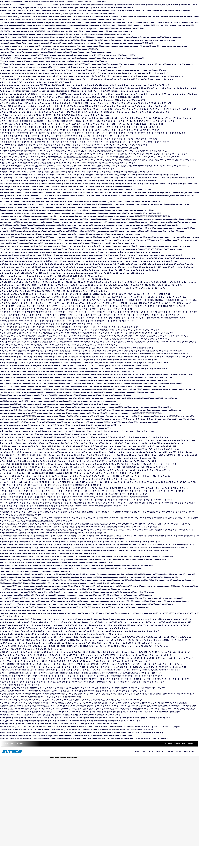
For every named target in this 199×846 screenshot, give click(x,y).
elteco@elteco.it (19, 743)
